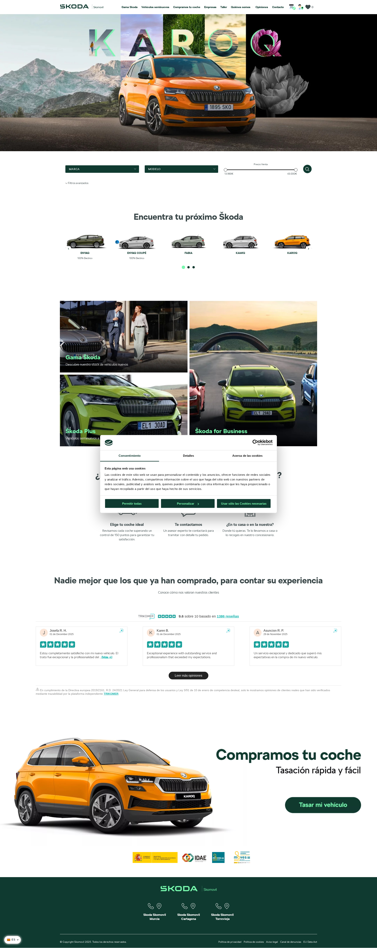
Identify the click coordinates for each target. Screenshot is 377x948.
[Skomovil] (81, 8)
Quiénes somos (240, 7)
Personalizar (185, 503)
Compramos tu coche (186, 7)
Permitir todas (132, 503)
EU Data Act (310, 941)
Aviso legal (272, 941)
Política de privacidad (229, 941)
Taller (223, 7)
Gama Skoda (129, 7)
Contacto (278, 7)
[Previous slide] (69, 249)
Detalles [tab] (188, 455)
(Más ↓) (107, 657)
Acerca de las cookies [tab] (247, 455)
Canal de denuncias (290, 941)
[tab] (183, 267)
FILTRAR (307, 169)
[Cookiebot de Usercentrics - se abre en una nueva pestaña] (255, 443)
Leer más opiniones (188, 675)
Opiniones (261, 7)
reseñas (228, 616)
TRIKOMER (111, 693)
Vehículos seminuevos (155, 7)
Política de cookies (254, 941)
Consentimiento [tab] (130, 455)
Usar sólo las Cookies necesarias (243, 503)
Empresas (210, 7)
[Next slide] (308, 249)
